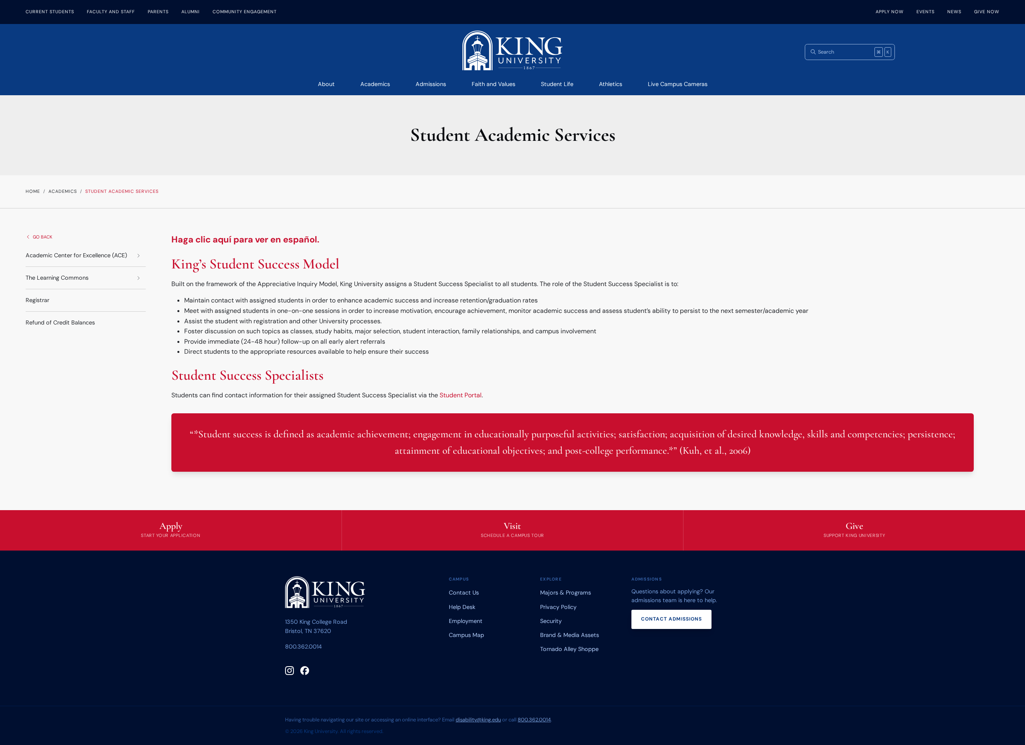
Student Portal (461, 395)
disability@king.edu (478, 719)
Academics (375, 84)
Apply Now (890, 11)
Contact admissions (671, 619)
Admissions (431, 84)
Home (33, 191)
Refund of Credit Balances (60, 322)
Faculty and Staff (111, 11)
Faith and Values (493, 84)
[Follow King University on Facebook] (304, 670)
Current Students (50, 11)
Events (925, 11)
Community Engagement (245, 11)
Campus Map (466, 635)
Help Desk (462, 607)
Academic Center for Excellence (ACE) (76, 255)
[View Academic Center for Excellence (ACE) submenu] (138, 255)
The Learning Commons (57, 277)
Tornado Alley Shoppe (569, 649)
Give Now (986, 11)
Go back (42, 237)
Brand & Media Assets (569, 635)
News (954, 11)
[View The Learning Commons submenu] (138, 278)
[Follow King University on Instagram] (289, 670)
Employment (465, 621)
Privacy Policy (558, 607)
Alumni (190, 11)
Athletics (610, 84)
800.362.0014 (303, 646)
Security (551, 621)
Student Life (557, 84)
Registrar (37, 300)
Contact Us (464, 592)
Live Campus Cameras (677, 84)
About (326, 84)
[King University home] (325, 593)
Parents (158, 11)
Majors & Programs (565, 592)
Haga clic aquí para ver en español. (245, 239)
